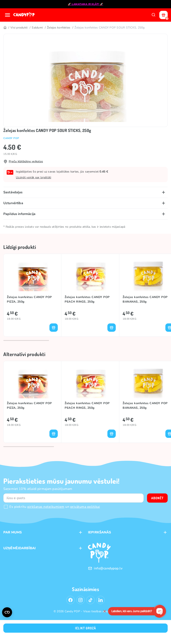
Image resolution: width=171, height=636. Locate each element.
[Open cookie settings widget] (7, 612)
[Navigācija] (7, 15)
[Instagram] (80, 600)
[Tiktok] (90, 600)
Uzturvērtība (13, 203)
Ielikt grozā (85, 628)
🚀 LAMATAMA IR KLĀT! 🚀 (85, 4)
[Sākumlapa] (24, 14)
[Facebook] (70, 600)
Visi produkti (19, 28)
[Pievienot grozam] (53, 327)
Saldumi (37, 28)
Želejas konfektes (58, 28)
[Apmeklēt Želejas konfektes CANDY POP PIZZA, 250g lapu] (32, 274)
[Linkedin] (100, 600)
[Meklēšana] (153, 15)
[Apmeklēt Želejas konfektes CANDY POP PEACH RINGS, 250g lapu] (90, 274)
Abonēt (157, 498)
